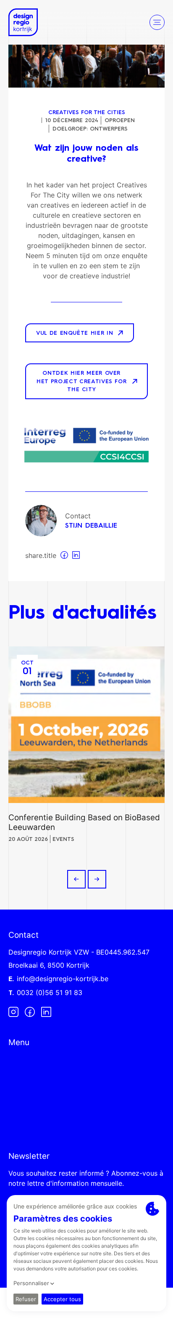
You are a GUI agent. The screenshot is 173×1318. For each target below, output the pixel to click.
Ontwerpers (109, 129)
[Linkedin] (46, 1011)
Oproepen (120, 120)
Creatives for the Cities (86, 112)
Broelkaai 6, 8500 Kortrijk (48, 965)
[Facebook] (30, 1011)
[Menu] (157, 22)
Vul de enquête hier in (74, 333)
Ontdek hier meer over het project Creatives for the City (81, 381)
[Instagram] (13, 1011)
